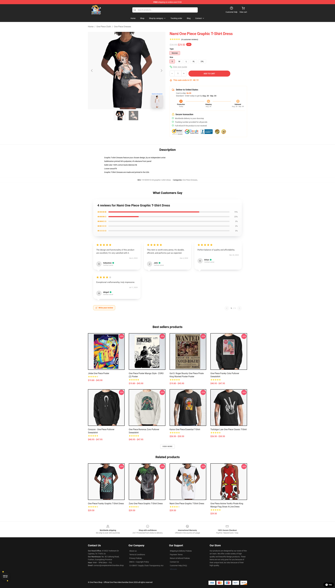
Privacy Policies (135, 558)
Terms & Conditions (137, 555)
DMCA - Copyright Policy (139, 562)
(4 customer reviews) (189, 39)
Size (171, 57)
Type (172, 49)
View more (168, 446)
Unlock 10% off (5, 576)
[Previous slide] (92, 70)
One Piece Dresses (122, 26)
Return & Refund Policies (180, 558)
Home (90, 26)
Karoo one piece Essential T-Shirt (185, 429)
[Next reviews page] (239, 308)
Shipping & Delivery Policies (181, 551)
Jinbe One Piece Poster (98, 373)
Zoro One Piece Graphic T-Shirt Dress (146, 503)
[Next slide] (161, 70)
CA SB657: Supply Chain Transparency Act (146, 565)
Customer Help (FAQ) (178, 565)
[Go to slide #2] (133, 115)
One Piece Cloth (103, 26)
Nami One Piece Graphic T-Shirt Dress (187, 503)
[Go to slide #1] (120, 115)
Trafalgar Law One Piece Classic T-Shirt (228, 429)
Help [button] (330, 585)
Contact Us (174, 562)
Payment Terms (176, 555)
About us (133, 551)
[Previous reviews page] (226, 308)
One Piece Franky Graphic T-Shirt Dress (106, 503)
